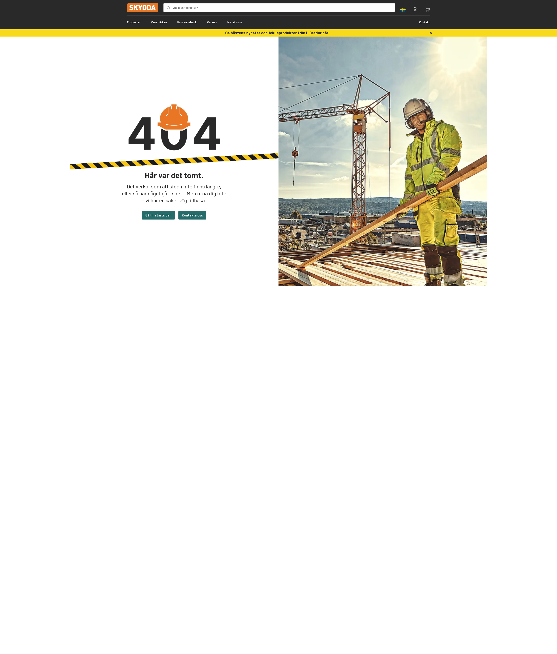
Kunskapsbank (187, 22)
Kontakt (424, 22)
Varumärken (159, 22)
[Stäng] (431, 33)
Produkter (134, 22)
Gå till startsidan (158, 215)
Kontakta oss (192, 215)
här (325, 32)
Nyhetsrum (234, 22)
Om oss (212, 22)
